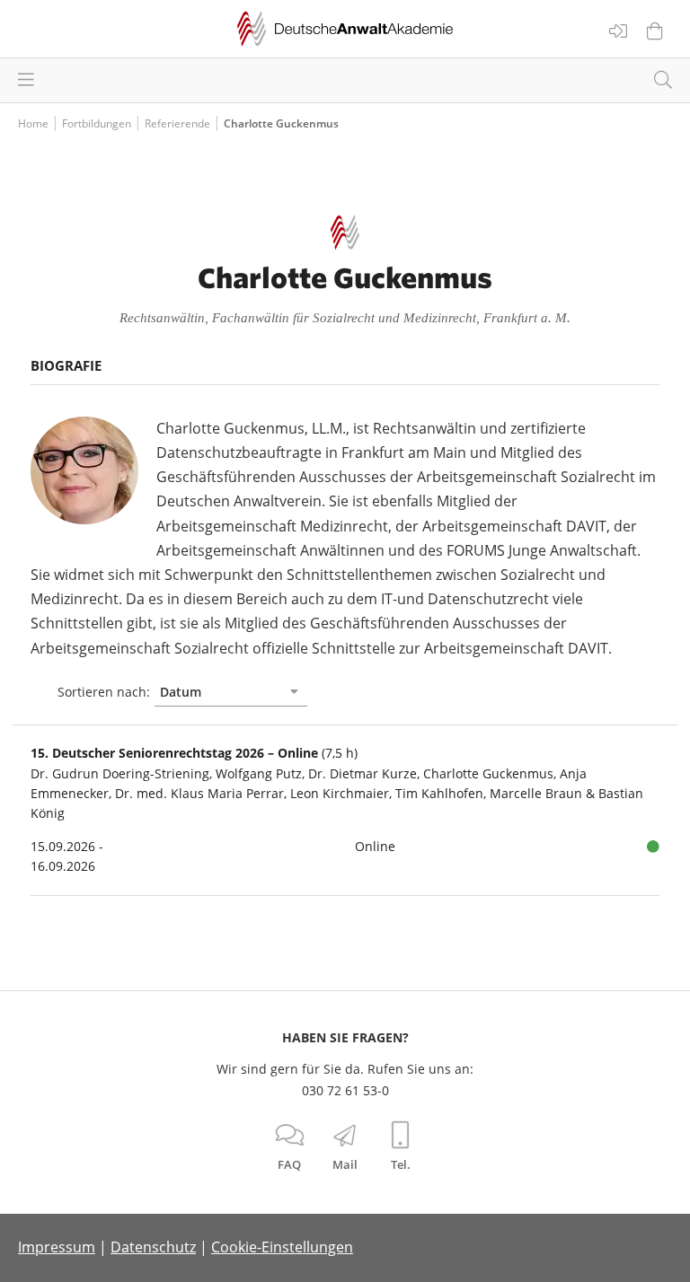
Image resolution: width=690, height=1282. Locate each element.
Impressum (56, 1247)
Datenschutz (153, 1247)
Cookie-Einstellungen (282, 1247)
